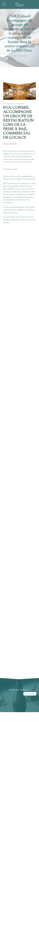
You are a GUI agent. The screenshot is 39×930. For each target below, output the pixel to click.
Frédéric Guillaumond (19, 56)
